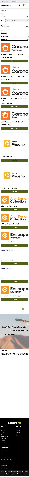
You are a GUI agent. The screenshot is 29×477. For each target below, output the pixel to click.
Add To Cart (14, 61)
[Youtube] (1, 459)
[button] (27, 6)
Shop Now (14, 160)
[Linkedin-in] (7, 459)
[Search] (27, 17)
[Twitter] (4, 459)
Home (2, 10)
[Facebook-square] (11, 459)
